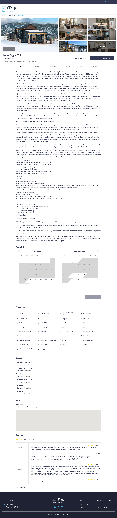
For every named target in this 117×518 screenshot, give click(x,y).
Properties (12, 15)
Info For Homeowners (85, 9)
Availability (36, 66)
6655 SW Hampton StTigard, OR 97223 (13, 506)
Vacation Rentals (41, 9)
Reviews (95, 66)
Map (81, 66)
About (98, 9)
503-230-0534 (110, 2)
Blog (105, 9)
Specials (72, 9)
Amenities (53, 66)
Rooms (68, 66)
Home (31, 9)
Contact (112, 9)
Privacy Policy (65, 514)
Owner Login (102, 507)
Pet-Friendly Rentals (58, 9)
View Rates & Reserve (102, 58)
